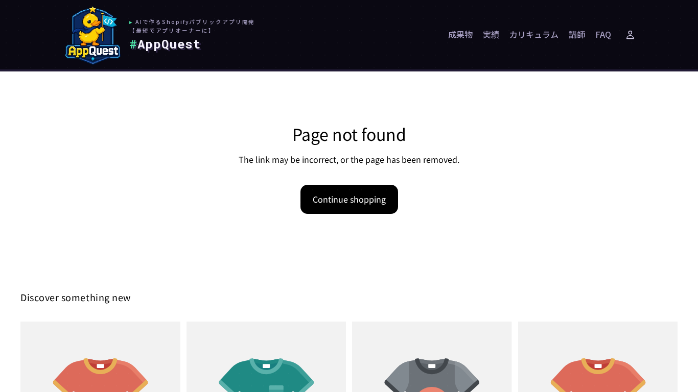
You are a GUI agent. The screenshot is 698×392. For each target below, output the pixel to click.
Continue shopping (349, 199)
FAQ (603, 34)
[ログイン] (630, 34)
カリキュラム (534, 34)
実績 (491, 34)
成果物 (460, 34)
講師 (577, 34)
